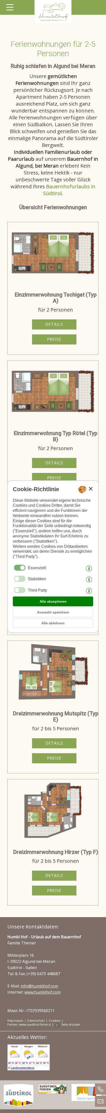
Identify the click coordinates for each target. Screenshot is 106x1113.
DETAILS (54, 324)
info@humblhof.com (39, 986)
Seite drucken (70, 1025)
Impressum (15, 1021)
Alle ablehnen (53, 623)
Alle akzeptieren (53, 601)
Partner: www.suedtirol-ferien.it (29, 1025)
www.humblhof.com (42, 992)
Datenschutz (36, 1021)
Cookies (54, 1021)
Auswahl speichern (53, 612)
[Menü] (11, 7)
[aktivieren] (19, 579)
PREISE (54, 339)
